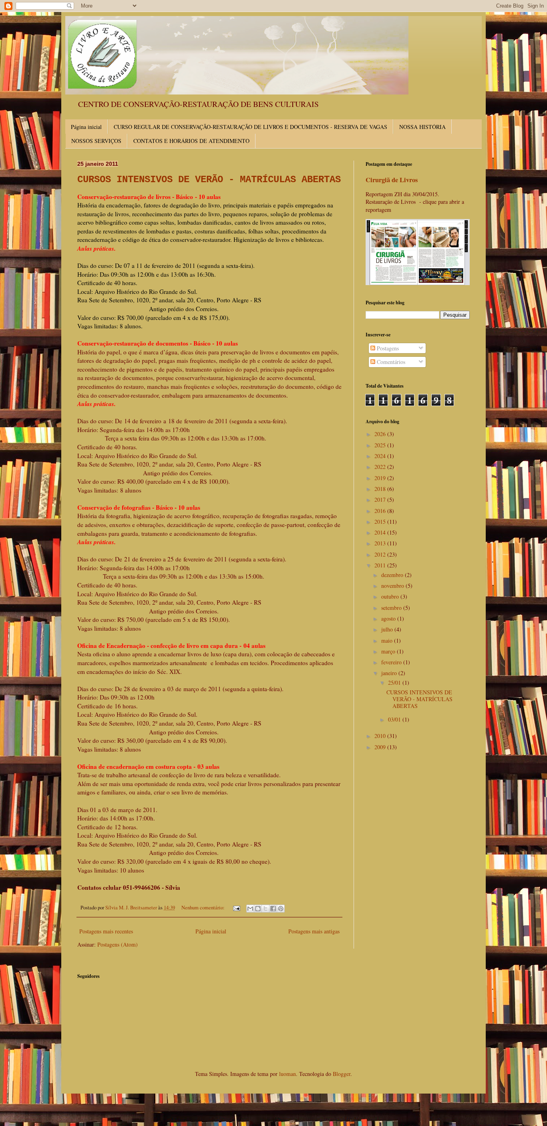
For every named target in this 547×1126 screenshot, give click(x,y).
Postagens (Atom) (117, 944)
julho (387, 629)
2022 (380, 467)
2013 (380, 543)
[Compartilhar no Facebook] (273, 909)
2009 (380, 747)
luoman (287, 1074)
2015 (380, 521)
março (389, 651)
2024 (380, 456)
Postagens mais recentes (106, 931)
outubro (390, 596)
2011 (380, 565)
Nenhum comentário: (203, 907)
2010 (380, 736)
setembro (392, 607)
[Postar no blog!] (258, 909)
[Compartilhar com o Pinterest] (281, 909)
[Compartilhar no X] (265, 909)
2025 (380, 445)
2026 (380, 434)
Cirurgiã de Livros (392, 180)
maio (387, 640)
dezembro (393, 575)
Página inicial (86, 127)
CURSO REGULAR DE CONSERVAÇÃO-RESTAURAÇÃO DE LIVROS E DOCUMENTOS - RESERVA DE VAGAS (250, 127)
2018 (380, 489)
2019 (380, 478)
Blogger (341, 1074)
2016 (380, 511)
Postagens (387, 348)
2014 (380, 532)
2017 (380, 499)
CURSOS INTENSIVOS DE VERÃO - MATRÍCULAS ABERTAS (209, 179)
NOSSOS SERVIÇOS (96, 141)
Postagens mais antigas (314, 931)
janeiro (389, 673)
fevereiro (392, 662)
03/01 (395, 719)
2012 (380, 554)
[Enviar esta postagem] (236, 907)
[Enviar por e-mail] (250, 909)
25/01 (395, 682)
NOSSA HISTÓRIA (422, 127)
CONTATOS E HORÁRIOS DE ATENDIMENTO (191, 141)
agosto (389, 618)
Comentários (390, 362)
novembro (393, 585)
